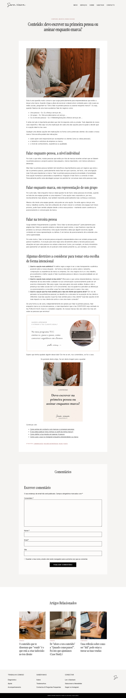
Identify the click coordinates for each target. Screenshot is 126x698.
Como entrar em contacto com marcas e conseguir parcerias (52, 429)
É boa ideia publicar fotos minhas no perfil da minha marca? (51, 432)
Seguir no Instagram (72, 687)
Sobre (92, 5)
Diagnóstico (12, 680)
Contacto (111, 5)
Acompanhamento (14, 687)
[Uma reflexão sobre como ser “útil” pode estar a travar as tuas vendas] (94, 625)
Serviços (83, 5)
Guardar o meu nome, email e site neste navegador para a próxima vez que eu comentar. (57, 559)
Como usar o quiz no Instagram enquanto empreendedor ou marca (54, 437)
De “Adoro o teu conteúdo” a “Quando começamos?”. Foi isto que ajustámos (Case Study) (62, 649)
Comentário (28, 498)
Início (76, 5)
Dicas (61, 443)
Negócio (62, 19)
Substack (100, 5)
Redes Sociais (70, 19)
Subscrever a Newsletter (73, 683)
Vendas (21, 640)
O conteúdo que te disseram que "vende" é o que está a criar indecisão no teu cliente (31, 649)
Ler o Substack (70, 680)
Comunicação (38, 443)
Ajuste (10, 683)
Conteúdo (54, 19)
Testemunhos (41, 683)
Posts (65, 443)
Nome (26, 531)
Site (25, 550)
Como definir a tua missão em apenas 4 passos (47, 434)
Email (26, 540)
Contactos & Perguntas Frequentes (48, 687)
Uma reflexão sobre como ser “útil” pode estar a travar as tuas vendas (93, 647)
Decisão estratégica (51, 443)
